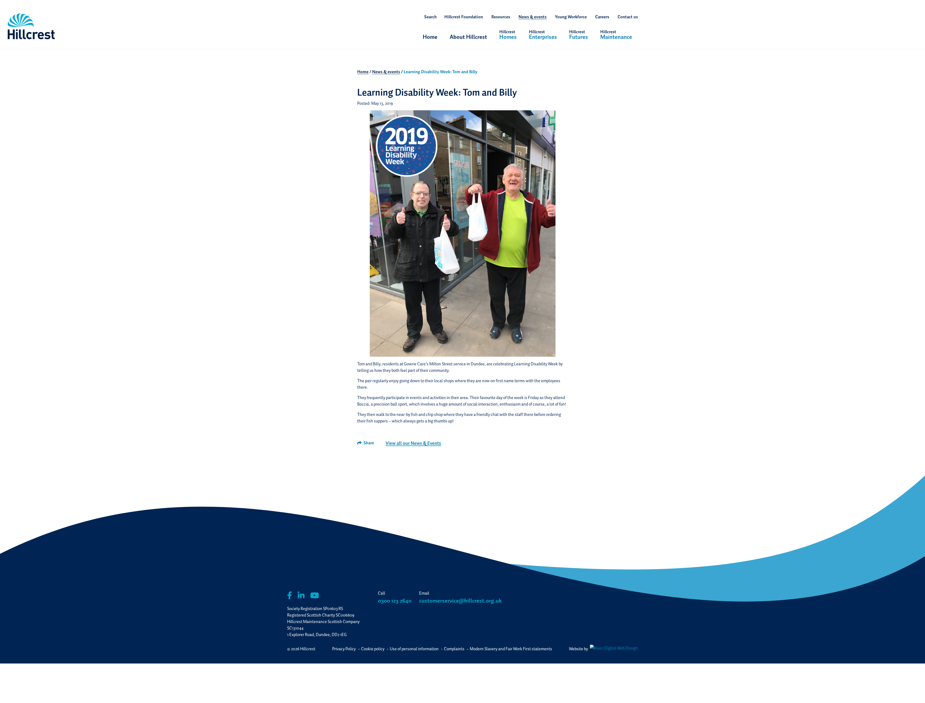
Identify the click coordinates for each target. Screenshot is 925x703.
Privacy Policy (344, 649)
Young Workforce (571, 17)
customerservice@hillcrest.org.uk (460, 600)
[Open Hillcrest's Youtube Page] (314, 595)
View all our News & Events (413, 443)
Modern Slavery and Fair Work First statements (511, 649)
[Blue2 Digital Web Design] (613, 649)
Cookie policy (372, 649)
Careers (602, 17)
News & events (533, 17)
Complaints (454, 649)
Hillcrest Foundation (463, 17)
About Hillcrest (468, 37)
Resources (500, 17)
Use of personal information (414, 649)
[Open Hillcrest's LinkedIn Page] (301, 595)
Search (430, 17)
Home (430, 37)
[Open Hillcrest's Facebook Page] (289, 595)
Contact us (628, 17)
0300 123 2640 (394, 600)
